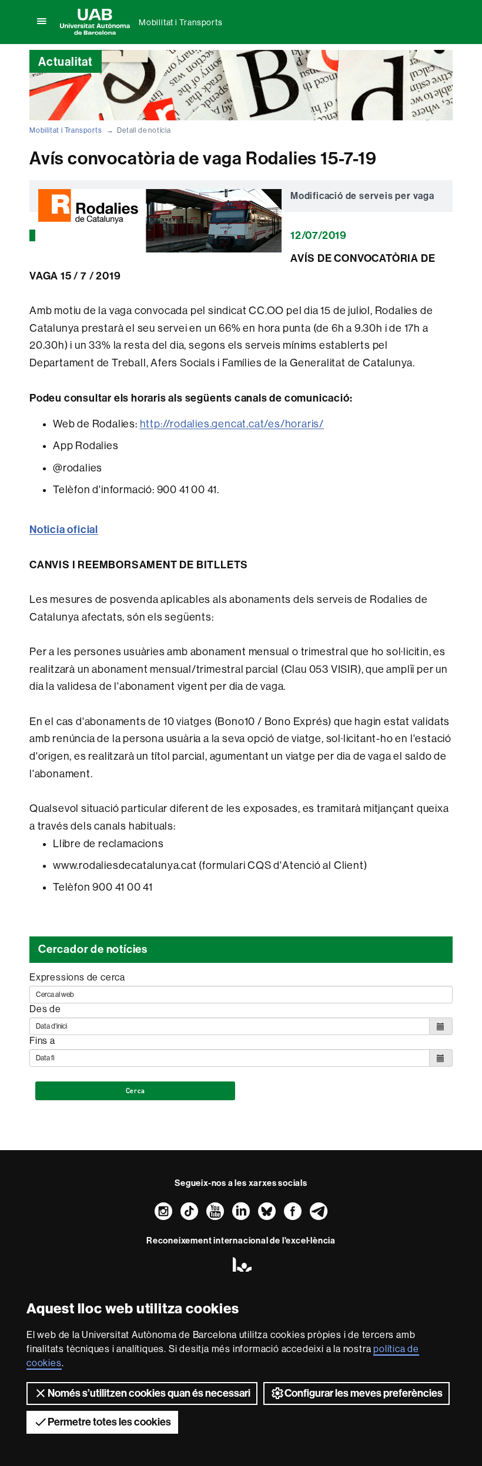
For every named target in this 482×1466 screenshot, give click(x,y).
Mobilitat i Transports (181, 22)
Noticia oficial (63, 529)
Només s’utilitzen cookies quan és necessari (149, 1393)
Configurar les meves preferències (363, 1393)
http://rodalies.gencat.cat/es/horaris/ (232, 424)
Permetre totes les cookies (109, 1422)
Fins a (42, 1040)
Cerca (135, 1091)
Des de (45, 1009)
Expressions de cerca (77, 977)
